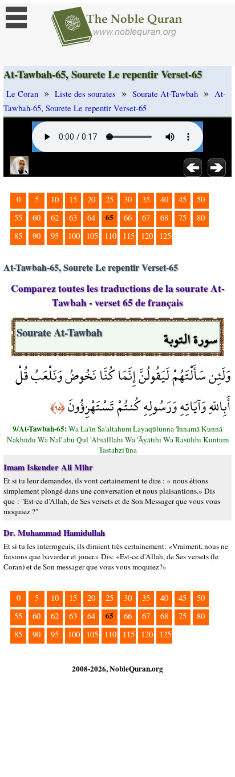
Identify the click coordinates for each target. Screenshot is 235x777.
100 (74, 235)
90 (36, 235)
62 (55, 217)
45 (183, 199)
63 (73, 217)
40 (164, 199)
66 (128, 217)
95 (55, 235)
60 (36, 217)
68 (164, 217)
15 (73, 199)
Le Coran (22, 93)
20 (91, 199)
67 (146, 217)
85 (18, 235)
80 (201, 217)
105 (92, 235)
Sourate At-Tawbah (165, 93)
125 (165, 235)
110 (110, 235)
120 (147, 235)
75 (183, 217)
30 (128, 199)
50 (201, 199)
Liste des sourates (85, 93)
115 (129, 235)
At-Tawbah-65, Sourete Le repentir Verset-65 (114, 100)
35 (146, 199)
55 (18, 217)
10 (55, 199)
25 (110, 199)
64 (91, 217)
